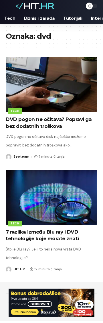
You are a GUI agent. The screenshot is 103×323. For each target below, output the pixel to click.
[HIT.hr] (35, 6)
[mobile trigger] (10, 6)
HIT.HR (19, 269)
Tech (15, 111)
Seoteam (21, 156)
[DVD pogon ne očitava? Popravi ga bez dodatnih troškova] (51, 84)
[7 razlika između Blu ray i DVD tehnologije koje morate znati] (51, 197)
